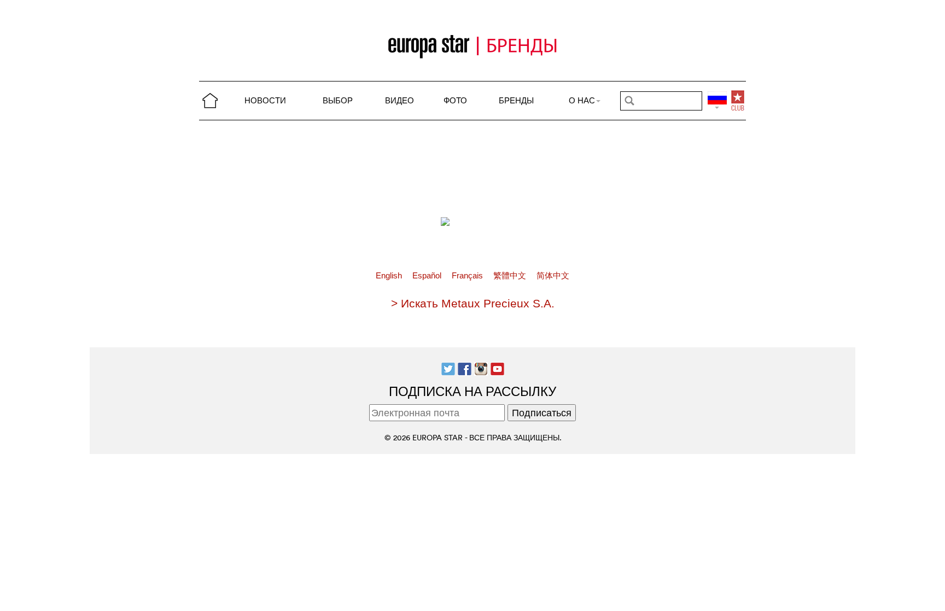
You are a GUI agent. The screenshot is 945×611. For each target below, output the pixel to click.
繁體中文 (510, 275)
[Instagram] (481, 368)
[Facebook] (464, 368)
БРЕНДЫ (516, 100)
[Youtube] (497, 368)
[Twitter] (448, 368)
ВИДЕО (399, 100)
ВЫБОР (338, 100)
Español (428, 275)
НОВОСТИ (265, 100)
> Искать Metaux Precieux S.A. (473, 303)
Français (468, 275)
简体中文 (552, 275)
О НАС (582, 100)
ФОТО (455, 100)
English (390, 275)
